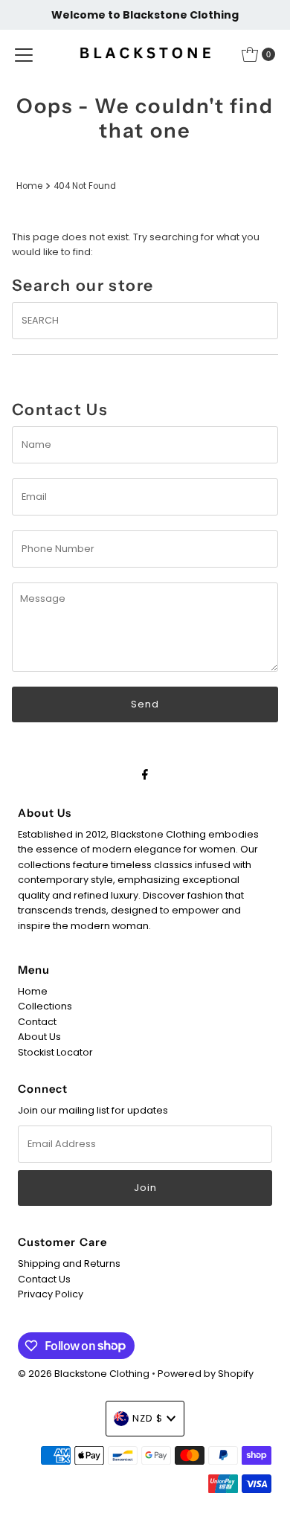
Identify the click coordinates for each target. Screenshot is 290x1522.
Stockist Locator (55, 1052)
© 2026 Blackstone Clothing (85, 1373)
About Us (39, 1036)
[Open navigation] (24, 54)
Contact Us (44, 1279)
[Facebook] (145, 774)
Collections (45, 1006)
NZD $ (147, 1418)
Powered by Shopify (206, 1373)
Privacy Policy (50, 1294)
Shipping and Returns (69, 1263)
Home (29, 186)
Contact (37, 1021)
